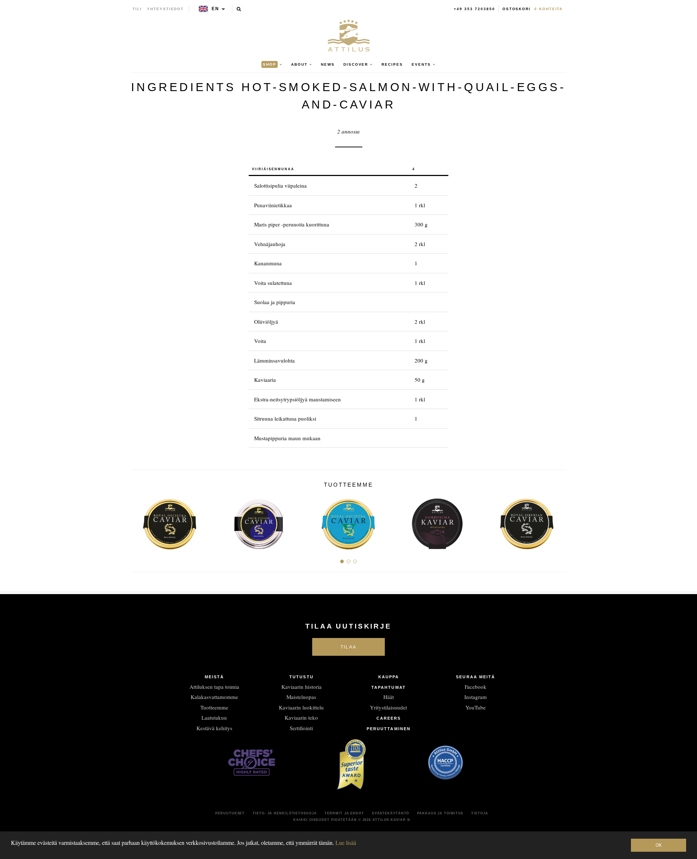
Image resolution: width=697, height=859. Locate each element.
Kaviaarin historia (301, 686)
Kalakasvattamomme (214, 696)
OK (659, 845)
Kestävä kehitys (214, 728)
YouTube (475, 707)
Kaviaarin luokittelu (301, 707)
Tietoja (479, 813)
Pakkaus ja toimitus (440, 813)
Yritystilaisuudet (388, 707)
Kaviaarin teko (301, 717)
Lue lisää (345, 842)
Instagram (475, 696)
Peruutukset (230, 813)
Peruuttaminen (389, 729)
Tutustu (301, 677)
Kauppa (388, 677)
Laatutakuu (214, 717)
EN (215, 8)
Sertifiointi (301, 728)
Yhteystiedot (165, 9)
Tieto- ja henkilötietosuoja (285, 813)
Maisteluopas (301, 696)
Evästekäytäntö (390, 813)
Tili (137, 9)
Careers (388, 718)
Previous (139, 521)
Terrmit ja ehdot (344, 813)
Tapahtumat (388, 687)
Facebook (475, 686)
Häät (388, 696)
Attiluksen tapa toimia (214, 686)
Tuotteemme (214, 707)
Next (558, 521)
